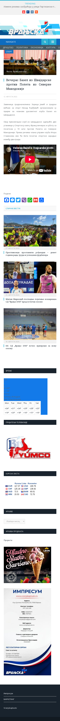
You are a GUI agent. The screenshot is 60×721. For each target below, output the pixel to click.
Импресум (8, 693)
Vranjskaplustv (10, 708)
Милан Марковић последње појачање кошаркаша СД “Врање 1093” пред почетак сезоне (31, 300)
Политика (22, 47)
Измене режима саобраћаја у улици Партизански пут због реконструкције (31, 6)
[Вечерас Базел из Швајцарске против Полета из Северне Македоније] (30, 63)
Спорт (9, 51)
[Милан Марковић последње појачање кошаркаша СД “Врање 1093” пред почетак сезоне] (30, 279)
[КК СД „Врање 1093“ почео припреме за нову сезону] (30, 325)
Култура (50, 47)
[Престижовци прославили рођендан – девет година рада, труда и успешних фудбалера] (30, 232)
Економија (37, 47)
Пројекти (8, 540)
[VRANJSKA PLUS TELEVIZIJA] (30, 27)
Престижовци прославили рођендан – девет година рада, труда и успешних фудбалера (31, 253)
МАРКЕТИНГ (9, 699)
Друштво (8, 47)
